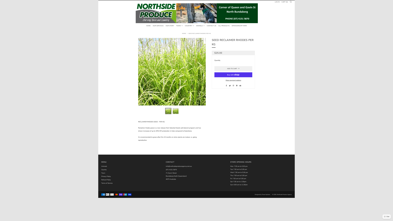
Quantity (217, 60)
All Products (224, 26)
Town (178, 26)
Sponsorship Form (239, 26)
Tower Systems (266, 194)
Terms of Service (107, 183)
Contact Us (211, 26)
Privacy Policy (106, 176)
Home (148, 26)
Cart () (285, 2)
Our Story (170, 26)
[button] (168, 111)
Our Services (158, 26)
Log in (277, 2)
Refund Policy (106, 180)
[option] (172, 71)
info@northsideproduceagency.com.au (179, 166)
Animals (199, 26)
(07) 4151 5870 (171, 170)
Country (188, 26)
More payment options (233, 80)
